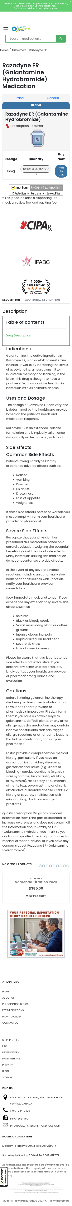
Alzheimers (19, 50)
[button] (4, 1177)
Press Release (11, 1058)
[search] (61, 38)
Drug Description (18, 335)
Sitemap (7, 1077)
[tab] (11, 300)
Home (4, 50)
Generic (53, 98)
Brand (19, 98)
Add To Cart (61, 171)
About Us (8, 998)
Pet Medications (13, 1010)
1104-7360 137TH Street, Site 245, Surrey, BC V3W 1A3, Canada (37, 1101)
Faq (4, 1046)
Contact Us (10, 1023)
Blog (5, 1071)
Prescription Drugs (15, 1004)
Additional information (42, 300)
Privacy (7, 1065)
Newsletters (10, 1052)
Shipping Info (11, 1040)
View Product (36, 896)
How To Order (12, 1016)
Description (11, 300)
